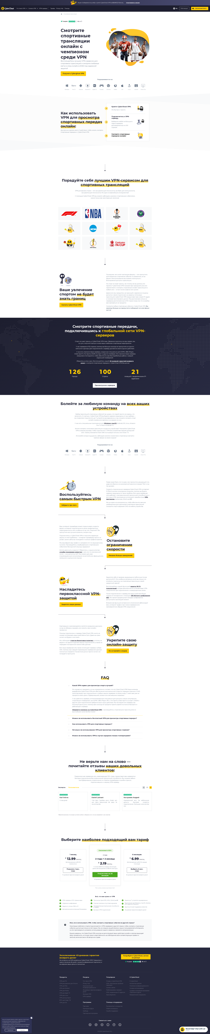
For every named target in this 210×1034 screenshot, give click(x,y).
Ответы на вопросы (112, 1008)
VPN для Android (64, 988)
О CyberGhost (134, 981)
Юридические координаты (138, 995)
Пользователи (73, 787)
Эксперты (61, 787)
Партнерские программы (90, 1013)
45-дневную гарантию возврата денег (92, 990)
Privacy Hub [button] (59, 8)
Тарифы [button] (52, 8)
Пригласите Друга (88, 1008)
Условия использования (137, 988)
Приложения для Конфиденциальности (89, 986)
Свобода (85, 1011)
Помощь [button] (67, 8)
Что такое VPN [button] (21, 8)
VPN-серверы (87, 996)
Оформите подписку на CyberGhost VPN (87, 710)
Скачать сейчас (110, 987)
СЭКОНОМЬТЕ (200, 8)
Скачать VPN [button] (32, 8)
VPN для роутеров (65, 998)
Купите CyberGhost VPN (121, 107)
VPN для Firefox (64, 990)
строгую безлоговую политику (81, 640)
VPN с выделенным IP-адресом (115, 992)
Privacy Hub (86, 983)
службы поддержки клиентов (70, 552)
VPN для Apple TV (64, 993)
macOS (114, 423)
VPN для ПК (63, 981)
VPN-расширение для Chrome (68, 983)
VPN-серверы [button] (43, 8)
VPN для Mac (63, 986)
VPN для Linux (63, 995)
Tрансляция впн (111, 995)
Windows (107, 423)
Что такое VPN (87, 981)
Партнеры (86, 1006)
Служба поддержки (112, 1011)
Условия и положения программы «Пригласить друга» (139, 991)
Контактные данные (136, 983)
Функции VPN (87, 994)
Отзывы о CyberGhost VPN (114, 981)
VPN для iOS (63, 1002)
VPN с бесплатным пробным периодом (114, 984)
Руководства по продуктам (114, 1006)
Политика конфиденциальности (139, 986)
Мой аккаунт (184, 8)
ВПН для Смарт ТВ (65, 1000)
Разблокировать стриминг (114, 990)
